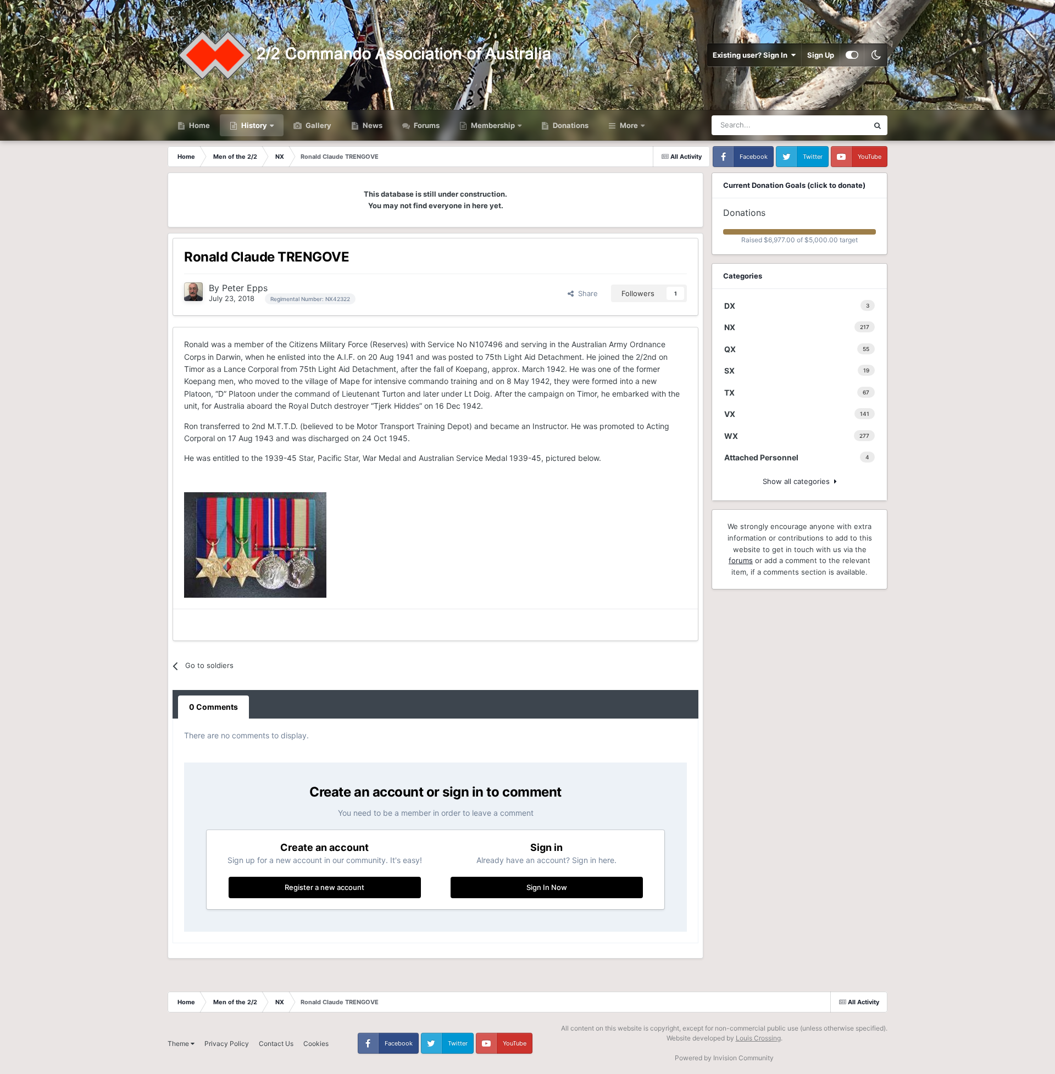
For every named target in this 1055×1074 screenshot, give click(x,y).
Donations (569, 125)
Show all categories (798, 481)
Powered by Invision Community (724, 1058)
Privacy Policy (226, 1043)
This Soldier (835, 125)
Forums (426, 125)
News (371, 125)
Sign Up (820, 55)
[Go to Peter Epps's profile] (193, 291)
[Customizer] (852, 54)
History (254, 125)
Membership (493, 125)
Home (198, 125)
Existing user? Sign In (752, 55)
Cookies (316, 1043)
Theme (179, 1043)
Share (586, 293)
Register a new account (324, 887)
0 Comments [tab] (213, 706)
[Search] (877, 125)
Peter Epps (245, 287)
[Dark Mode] (875, 54)
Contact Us (276, 1043)
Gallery (317, 125)
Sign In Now (546, 887)
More (629, 125)
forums (741, 560)
